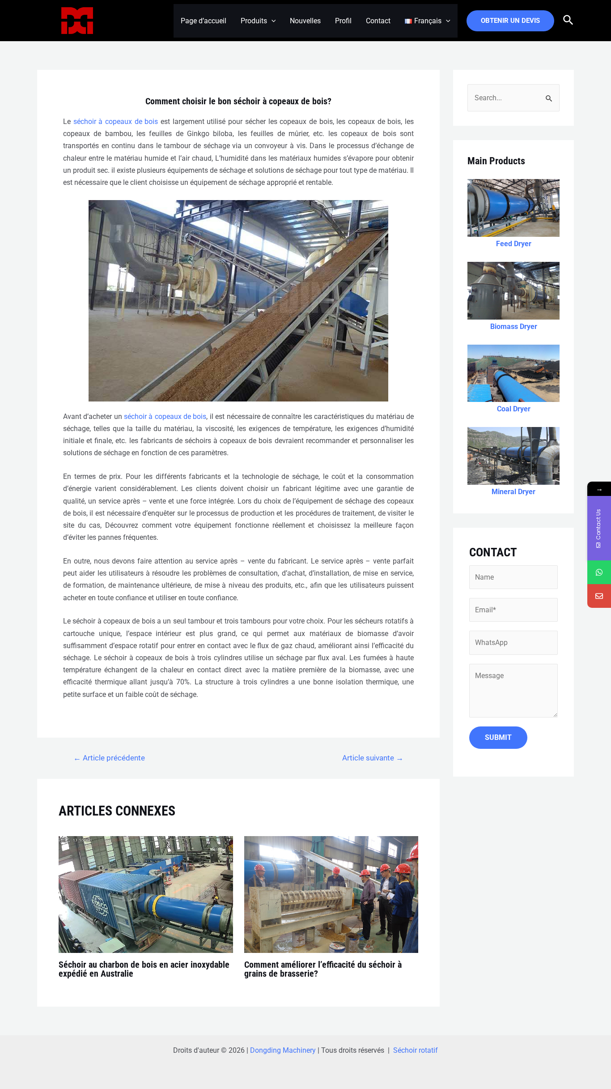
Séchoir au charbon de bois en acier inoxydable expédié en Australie (144, 969)
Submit (498, 737)
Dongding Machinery (283, 1050)
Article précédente (109, 758)
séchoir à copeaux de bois (115, 121)
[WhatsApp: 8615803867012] (599, 572)
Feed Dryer (513, 243)
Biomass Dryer (513, 326)
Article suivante (372, 758)
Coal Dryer (513, 409)
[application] (271, 21)
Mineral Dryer (513, 491)
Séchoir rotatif (415, 1050)
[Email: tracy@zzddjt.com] (599, 596)
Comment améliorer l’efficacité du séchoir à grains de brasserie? (323, 969)
